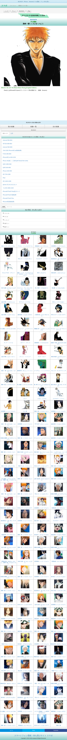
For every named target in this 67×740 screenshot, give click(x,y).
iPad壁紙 (33, 21)
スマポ (4, 6)
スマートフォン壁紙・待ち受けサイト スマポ (33, 736)
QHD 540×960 (7, 167)
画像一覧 (33, 126)
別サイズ (5, 133)
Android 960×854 (7, 140)
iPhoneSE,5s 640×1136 (9, 157)
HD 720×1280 (6, 174)
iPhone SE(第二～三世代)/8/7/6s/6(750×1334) (15, 160)
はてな (11, 730)
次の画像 (56, 126)
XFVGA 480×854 (7, 143)
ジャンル (12, 5)
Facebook (55, 730)
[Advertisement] (33, 106)
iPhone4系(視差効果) (8, 201)
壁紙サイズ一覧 (22, 5)
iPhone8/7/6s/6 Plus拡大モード (11, 191)
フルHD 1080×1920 (8, 188)
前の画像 (11, 126)
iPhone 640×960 (7, 171)
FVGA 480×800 (7, 154)
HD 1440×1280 (7, 181)
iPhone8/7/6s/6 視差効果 (9, 195)
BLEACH (33, 19)
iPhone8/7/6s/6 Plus (8, 198)
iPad (4, 177)
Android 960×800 (7, 147)
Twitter (33, 730)
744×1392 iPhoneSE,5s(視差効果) (12, 150)
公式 (12, 133)
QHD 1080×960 (7, 164)
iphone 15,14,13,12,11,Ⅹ (10, 184)
